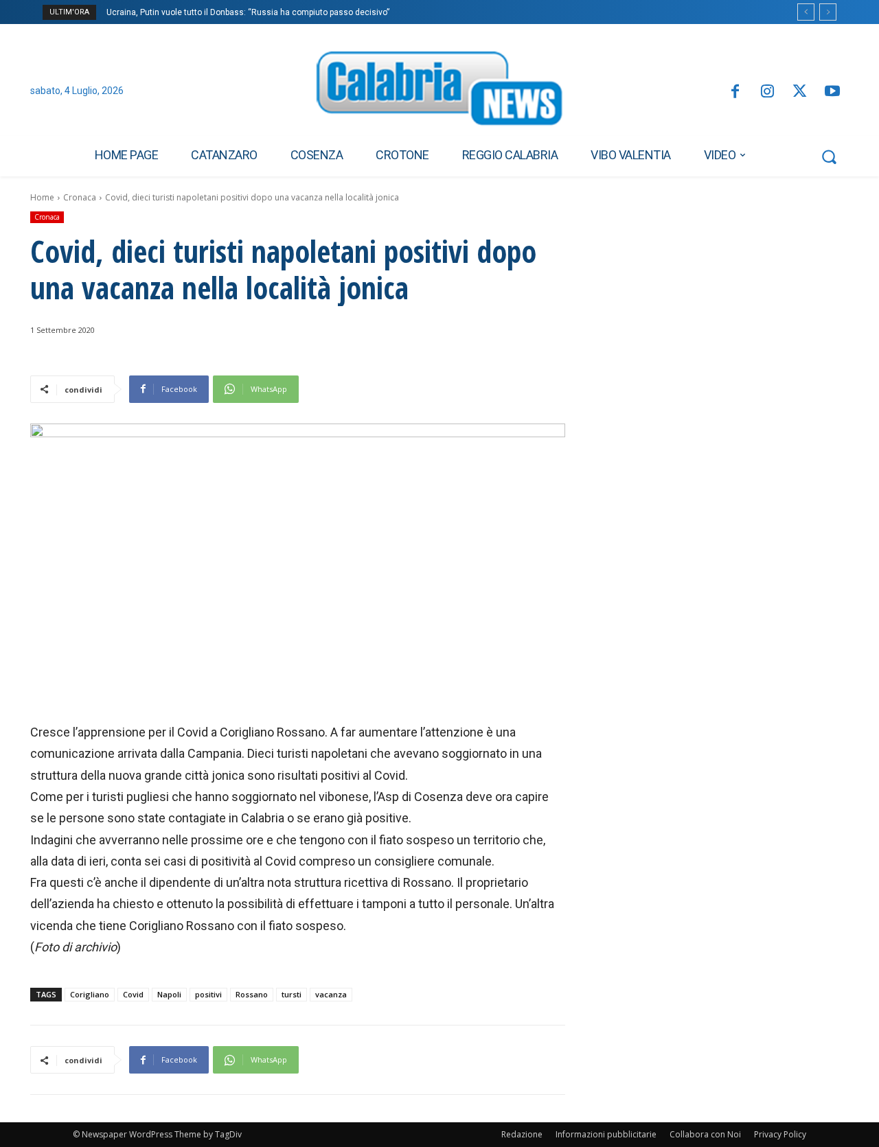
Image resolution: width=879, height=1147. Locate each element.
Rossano (252, 994)
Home (42, 197)
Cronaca (79, 197)
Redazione (522, 1134)
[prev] (805, 12)
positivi (208, 994)
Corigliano (89, 994)
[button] (829, 156)
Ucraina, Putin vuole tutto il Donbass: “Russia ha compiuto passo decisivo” (247, 12)
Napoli (169, 994)
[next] (827, 12)
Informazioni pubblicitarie (606, 1134)
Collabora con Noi (705, 1134)
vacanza (331, 994)
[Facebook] (734, 92)
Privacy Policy (780, 1134)
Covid (133, 994)
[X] (799, 92)
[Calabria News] (439, 92)
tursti (291, 994)
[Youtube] (832, 92)
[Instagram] (767, 92)
